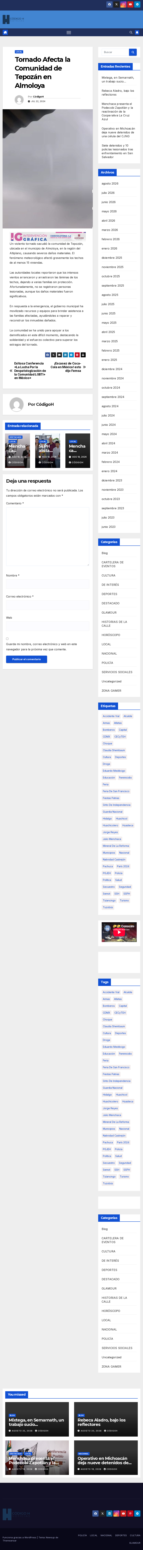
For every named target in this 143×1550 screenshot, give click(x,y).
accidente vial (111, 716)
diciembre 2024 (112, 369)
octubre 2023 (111, 499)
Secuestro (109, 886)
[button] (131, 32)
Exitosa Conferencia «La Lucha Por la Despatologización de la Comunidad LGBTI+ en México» (30, 371)
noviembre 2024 (113, 378)
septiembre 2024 (113, 397)
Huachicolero (110, 825)
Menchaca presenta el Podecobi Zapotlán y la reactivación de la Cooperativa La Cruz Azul (117, 111)
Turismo (124, 900)
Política (107, 879)
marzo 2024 (110, 452)
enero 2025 (109, 360)
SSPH (126, 893)
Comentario (15, 503)
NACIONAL (109, 653)
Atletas (118, 722)
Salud (118, 879)
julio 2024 (108, 415)
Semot (106, 893)
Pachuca (108, 866)
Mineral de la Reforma (116, 845)
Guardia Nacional (112, 811)
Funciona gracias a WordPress (20, 1537)
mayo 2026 (109, 211)
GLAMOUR (109, 612)
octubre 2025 (111, 276)
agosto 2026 (110, 183)
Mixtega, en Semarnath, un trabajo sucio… (36, 1422)
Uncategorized (112, 681)
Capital (123, 729)
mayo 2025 (109, 322)
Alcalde (128, 716)
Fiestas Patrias (111, 798)
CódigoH (38, 96)
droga (106, 763)
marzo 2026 (110, 230)
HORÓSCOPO (111, 635)
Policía (118, 873)
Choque (107, 743)
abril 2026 (108, 220)
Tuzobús (108, 907)
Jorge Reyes (110, 832)
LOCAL (19, 52)
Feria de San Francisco (116, 791)
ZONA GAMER (111, 690)
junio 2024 (109, 424)
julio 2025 (108, 304)
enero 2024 (110, 471)
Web (9, 617)
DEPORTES (109, 594)
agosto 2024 (110, 406)
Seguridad (125, 886)
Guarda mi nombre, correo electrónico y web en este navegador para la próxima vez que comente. (41, 646)
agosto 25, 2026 (22, 1431)
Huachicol (121, 818)
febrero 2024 (111, 462)
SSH (116, 893)
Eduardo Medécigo (114, 770)
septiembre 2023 (113, 508)
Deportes (120, 757)
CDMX (106, 736)
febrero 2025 (110, 350)
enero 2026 (109, 248)
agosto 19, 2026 (22, 1469)
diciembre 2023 (112, 480)
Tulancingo (109, 900)
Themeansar (10, 1540)
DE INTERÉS (110, 584)
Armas (106, 722)
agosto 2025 (110, 295)
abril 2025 (108, 332)
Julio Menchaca (112, 838)
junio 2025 (109, 313)
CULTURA (108, 575)
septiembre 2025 (113, 285)
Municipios (109, 852)
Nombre (13, 575)
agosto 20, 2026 (91, 1431)
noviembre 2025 (113, 267)
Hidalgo (107, 818)
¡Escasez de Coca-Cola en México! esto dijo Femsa (66, 367)
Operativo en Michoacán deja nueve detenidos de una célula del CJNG (118, 132)
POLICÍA (107, 663)
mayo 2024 (109, 434)
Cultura (107, 757)
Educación (109, 777)
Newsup (50, 1537)
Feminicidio (125, 777)
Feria (105, 784)
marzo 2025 (110, 341)
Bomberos (109, 729)
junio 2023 (109, 527)
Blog (105, 553)
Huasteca (127, 825)
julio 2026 (108, 192)
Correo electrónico (20, 596)
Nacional (124, 852)
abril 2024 (108, 443)
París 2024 (123, 866)
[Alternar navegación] (69, 32)
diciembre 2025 (112, 257)
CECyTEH (120, 736)
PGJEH (107, 873)
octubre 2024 (111, 387)
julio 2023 (108, 517)
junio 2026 (109, 202)
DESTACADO (15, 437)
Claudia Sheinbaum (114, 750)
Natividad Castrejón (114, 859)
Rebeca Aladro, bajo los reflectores (101, 1422)
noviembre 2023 (113, 489)
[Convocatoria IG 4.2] (48, 236)
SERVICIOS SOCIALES (117, 672)
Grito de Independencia (116, 804)
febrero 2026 (111, 239)
